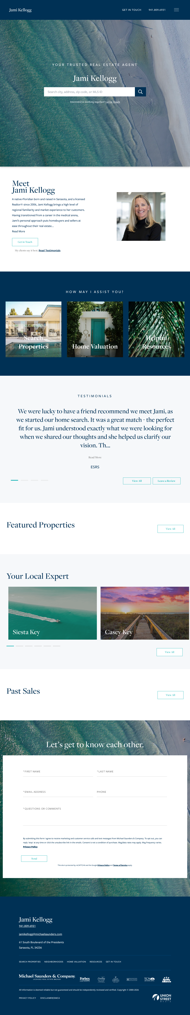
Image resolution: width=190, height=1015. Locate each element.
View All (137, 481)
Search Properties (30, 962)
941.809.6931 (157, 9)
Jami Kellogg (20, 10)
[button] (140, 91)
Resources (96, 962)
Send (34, 858)
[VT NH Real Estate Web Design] (162, 998)
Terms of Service (120, 865)
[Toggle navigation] (176, 10)
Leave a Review (167, 481)
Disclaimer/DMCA (50, 998)
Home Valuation (76, 962)
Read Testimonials (49, 250)
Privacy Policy (30, 846)
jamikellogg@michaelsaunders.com (40, 934)
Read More (18, 231)
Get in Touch (131, 9)
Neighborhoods (53, 962)
